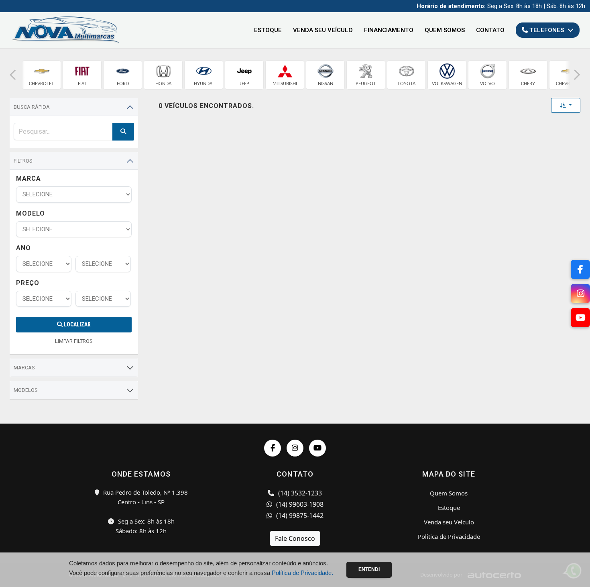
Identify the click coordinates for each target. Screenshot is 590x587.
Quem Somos (445, 30)
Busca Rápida (32, 107)
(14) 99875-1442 (299, 515)
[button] (13, 75)
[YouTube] (317, 448)
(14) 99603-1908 (299, 504)
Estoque (268, 30)
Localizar (77, 324)
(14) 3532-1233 (299, 493)
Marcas (24, 368)
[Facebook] (272, 448)
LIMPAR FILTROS (74, 341)
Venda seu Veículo (323, 30)
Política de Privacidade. (302, 572)
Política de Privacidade (449, 536)
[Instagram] (295, 448)
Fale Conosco (295, 538)
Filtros (23, 161)
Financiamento (388, 30)
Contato (490, 30)
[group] (41, 75)
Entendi (369, 569)
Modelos (26, 390)
